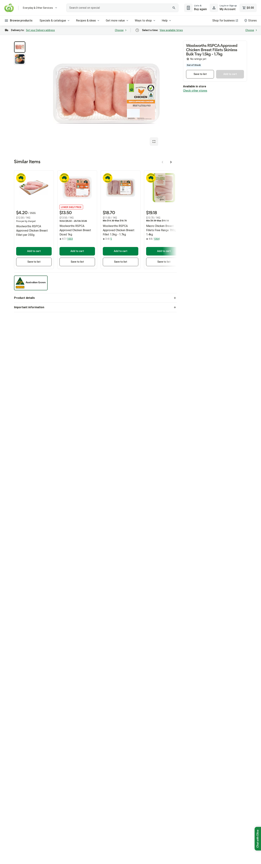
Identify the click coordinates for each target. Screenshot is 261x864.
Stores (252, 20)
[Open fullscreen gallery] (154, 141)
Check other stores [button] (195, 90)
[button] (20, 47)
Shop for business (223, 20)
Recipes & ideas (86, 20)
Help (165, 20)
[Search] (174, 8)
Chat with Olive (257, 839)
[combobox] (122, 8)
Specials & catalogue (53, 20)
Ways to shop (143, 20)
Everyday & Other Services (38, 7)
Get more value (115, 20)
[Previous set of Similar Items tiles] (162, 162)
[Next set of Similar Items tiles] (171, 162)
